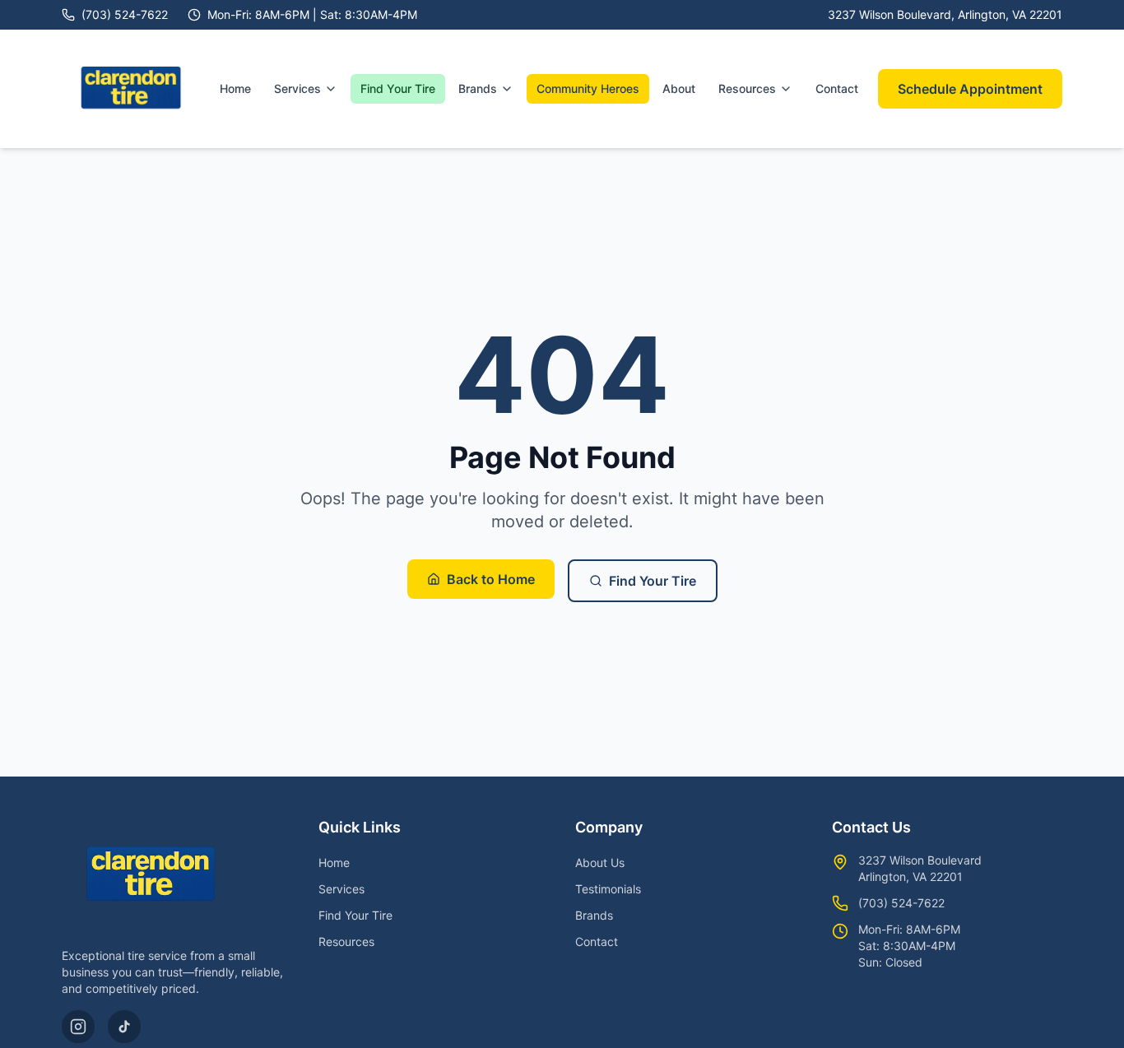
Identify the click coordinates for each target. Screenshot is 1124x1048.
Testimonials (608, 889)
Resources (747, 88)
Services (297, 88)
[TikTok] (124, 1026)
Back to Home (491, 579)
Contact (836, 88)
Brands (477, 88)
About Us (600, 862)
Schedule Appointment (970, 89)
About (678, 88)
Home (235, 88)
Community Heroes (587, 88)
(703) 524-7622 (901, 903)
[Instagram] (78, 1026)
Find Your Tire (397, 88)
